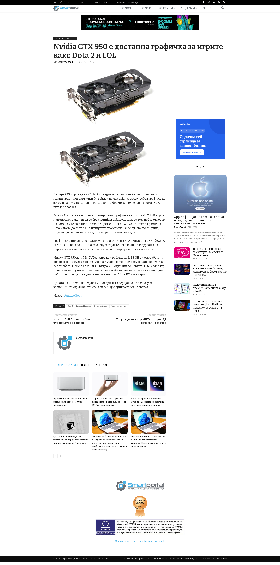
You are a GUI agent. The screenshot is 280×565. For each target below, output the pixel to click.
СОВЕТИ (146, 8)
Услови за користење (136, 558)
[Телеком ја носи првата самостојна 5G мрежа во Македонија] (182, 252)
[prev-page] (55, 456)
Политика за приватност (167, 558)
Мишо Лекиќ (180, 227)
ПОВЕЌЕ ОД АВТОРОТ (94, 365)
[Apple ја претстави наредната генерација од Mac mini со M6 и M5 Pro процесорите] (110, 384)
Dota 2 (70, 306)
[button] (223, 8)
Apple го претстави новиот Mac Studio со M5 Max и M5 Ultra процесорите (70, 401)
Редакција (133, 2)
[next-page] (61, 456)
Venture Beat (73, 295)
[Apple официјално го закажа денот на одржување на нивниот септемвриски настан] (200, 194)
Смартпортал (65, 62)
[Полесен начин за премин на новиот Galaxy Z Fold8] (182, 288)
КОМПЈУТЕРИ (70, 38)
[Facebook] (203, 2)
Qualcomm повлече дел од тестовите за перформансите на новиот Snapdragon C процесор (70, 439)
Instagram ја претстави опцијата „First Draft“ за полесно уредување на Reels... (207, 306)
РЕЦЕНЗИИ (187, 8)
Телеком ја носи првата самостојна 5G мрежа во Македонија (208, 252)
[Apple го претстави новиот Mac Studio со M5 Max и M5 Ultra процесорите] (71, 384)
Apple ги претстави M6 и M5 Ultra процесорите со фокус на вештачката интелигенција (147, 401)
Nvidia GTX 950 (100, 306)
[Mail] (213, 2)
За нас (98, 2)
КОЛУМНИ (165, 8)
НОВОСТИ (126, 8)
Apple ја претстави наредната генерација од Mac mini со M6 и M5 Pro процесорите (109, 401)
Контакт (108, 2)
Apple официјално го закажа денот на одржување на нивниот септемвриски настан (199, 220)
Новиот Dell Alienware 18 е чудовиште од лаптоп (71, 321)
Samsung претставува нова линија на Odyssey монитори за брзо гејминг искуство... (210, 270)
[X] (224, 2)
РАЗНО (206, 8)
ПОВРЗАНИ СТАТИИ (65, 365)
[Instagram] (208, 2)
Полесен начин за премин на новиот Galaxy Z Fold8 (209, 288)
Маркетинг (120, 2)
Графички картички (119, 306)
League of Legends (83, 306)
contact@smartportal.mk (151, 541)
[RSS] (218, 2)
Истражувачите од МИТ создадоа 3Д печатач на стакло (141, 321)
